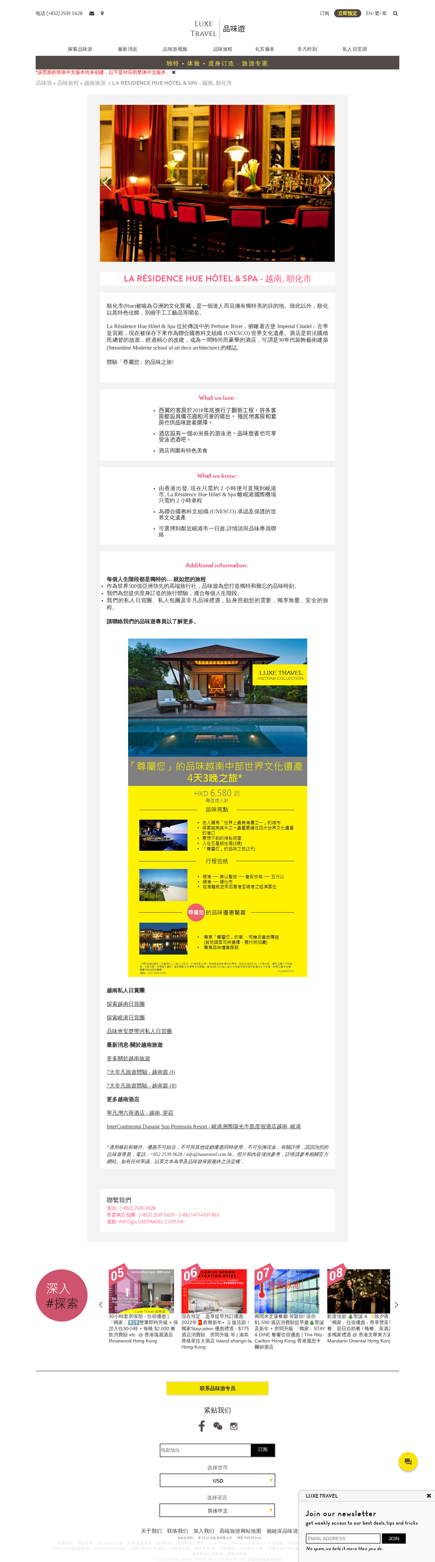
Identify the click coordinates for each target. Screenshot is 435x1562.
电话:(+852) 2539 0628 (59, 13)
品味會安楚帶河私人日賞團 (139, 1031)
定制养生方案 (251, 1548)
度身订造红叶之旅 (283, 1548)
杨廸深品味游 (282, 1531)
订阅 (324, 13)
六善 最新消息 (139, 1543)
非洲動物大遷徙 (190, 1543)
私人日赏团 (355, 49)
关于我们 (151, 1531)
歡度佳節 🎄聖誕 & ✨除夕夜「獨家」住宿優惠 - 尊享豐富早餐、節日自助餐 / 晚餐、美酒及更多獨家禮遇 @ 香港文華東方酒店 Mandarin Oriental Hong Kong (362, 1328)
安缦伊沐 (65, 1543)
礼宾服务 (265, 49)
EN (369, 13)
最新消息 (128, 49)
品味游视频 (175, 49)
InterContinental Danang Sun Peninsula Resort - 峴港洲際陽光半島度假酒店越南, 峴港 (204, 1126)
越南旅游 (95, 83)
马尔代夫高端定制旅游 (70, 1548)
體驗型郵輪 (237, 1554)
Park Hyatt (218, 1543)
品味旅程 (223, 49)
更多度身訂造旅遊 (207, 1554)
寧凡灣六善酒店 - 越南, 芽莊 (140, 1113)
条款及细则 (185, 1538)
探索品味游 (80, 49)
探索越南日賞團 (126, 1004)
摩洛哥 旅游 (204, 1548)
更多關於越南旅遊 (128, 1058)
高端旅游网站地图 (240, 1531)
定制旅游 (227, 1548)
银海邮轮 (164, 1543)
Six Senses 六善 (110, 1543)
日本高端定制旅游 (109, 1548)
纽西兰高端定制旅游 (148, 1548)
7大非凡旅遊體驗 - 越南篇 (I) (141, 1072)
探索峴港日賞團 (126, 1017)
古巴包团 (275, 1543)
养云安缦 (85, 1543)
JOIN (393, 1538)
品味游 (44, 83)
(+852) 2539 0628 (138, 1208)
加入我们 (203, 1531)
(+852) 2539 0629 (157, 1214)
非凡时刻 (307, 49)
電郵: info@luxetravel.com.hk (145, 1221)
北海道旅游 (180, 1548)
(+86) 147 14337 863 (199, 1214)
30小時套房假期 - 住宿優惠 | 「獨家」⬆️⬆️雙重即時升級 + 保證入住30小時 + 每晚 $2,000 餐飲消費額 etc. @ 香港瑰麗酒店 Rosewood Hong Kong (143, 1328)
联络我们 (177, 1531)
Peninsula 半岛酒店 (247, 1543)
